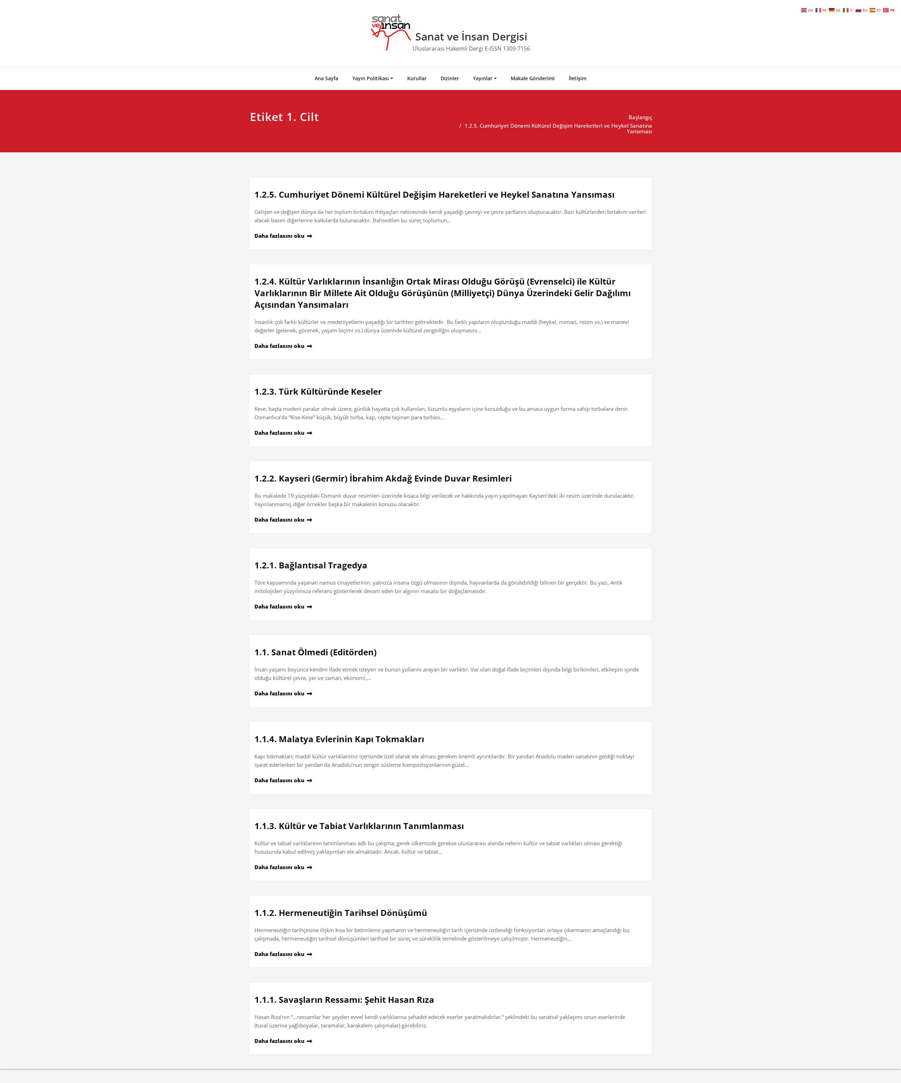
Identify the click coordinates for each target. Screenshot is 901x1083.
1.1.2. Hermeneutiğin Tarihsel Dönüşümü (340, 912)
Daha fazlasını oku (279, 235)
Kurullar (417, 78)
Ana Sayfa (326, 78)
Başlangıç (640, 117)
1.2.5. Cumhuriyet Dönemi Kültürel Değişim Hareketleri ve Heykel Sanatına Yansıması (558, 128)
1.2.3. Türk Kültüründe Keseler (318, 391)
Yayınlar (482, 78)
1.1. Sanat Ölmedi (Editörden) (315, 652)
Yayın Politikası (370, 78)
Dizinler (450, 78)
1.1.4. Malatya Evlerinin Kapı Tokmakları (339, 739)
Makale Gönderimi (533, 78)
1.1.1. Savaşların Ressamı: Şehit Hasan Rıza (344, 999)
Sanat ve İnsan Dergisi (471, 36)
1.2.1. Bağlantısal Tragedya (310, 565)
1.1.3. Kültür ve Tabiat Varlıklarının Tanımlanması (359, 826)
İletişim (577, 78)
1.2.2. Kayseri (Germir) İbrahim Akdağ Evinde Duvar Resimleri (383, 478)
